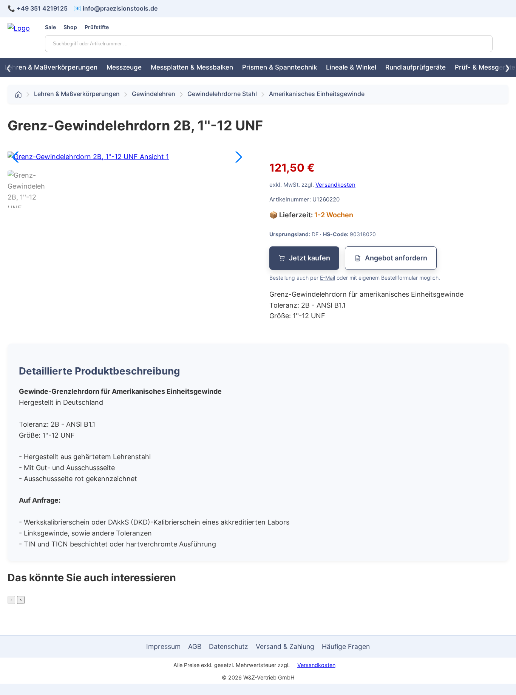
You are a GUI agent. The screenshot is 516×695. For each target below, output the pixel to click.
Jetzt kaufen (309, 258)
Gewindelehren (153, 94)
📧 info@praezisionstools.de (116, 8)
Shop (70, 27)
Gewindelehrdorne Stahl (222, 94)
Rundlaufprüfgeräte (415, 67)
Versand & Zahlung (285, 646)
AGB (194, 646)
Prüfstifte (97, 27)
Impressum (163, 646)
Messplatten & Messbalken (192, 67)
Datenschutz (228, 646)
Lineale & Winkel (351, 67)
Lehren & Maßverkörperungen (51, 67)
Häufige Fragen (346, 646)
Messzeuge (124, 67)
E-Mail (327, 277)
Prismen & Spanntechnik (279, 67)
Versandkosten (335, 184)
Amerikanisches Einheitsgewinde (317, 94)
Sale (50, 27)
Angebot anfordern (396, 258)
